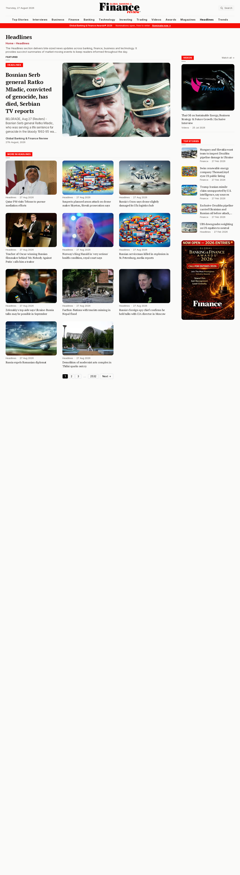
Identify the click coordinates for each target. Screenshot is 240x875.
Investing (125, 19)
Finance (74, 19)
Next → (106, 376)
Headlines (207, 19)
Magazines (188, 19)
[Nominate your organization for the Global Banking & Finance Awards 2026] (208, 280)
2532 (93, 376)
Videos (156, 19)
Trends (223, 19)
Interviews (40, 19)
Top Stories (20, 19)
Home (10, 43)
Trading (142, 19)
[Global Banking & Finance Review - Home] (120, 8)
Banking (89, 19)
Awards (171, 19)
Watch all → (228, 57)
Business (58, 19)
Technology (107, 19)
